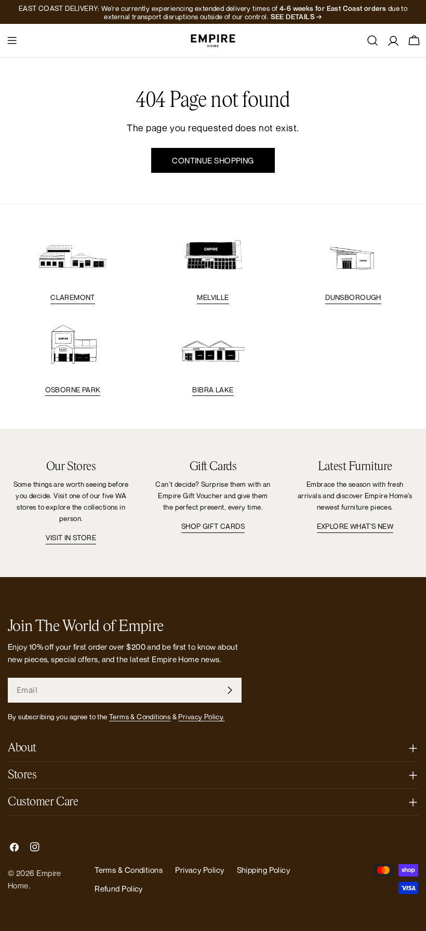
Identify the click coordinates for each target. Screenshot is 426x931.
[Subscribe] (230, 690)
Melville (213, 297)
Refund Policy (119, 888)
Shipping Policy (263, 869)
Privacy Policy (199, 869)
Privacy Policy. (201, 717)
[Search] (372, 40)
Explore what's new (355, 526)
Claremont (72, 297)
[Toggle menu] (12, 40)
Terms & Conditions (139, 717)
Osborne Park (73, 390)
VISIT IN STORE (71, 537)
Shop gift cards (213, 526)
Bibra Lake (212, 390)
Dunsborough (353, 297)
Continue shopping (213, 160)
